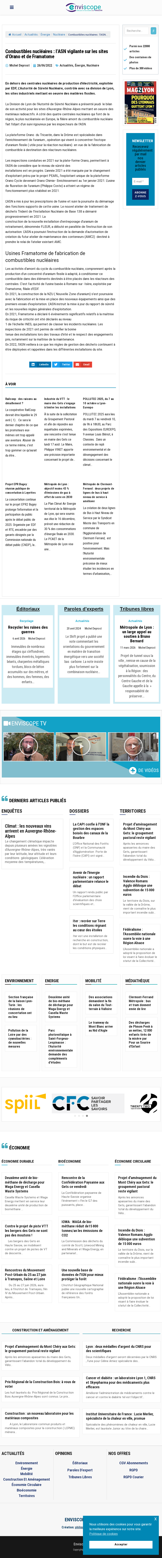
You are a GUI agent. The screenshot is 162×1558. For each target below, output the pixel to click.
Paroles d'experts (83, 609)
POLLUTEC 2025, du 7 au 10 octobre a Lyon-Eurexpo (98, 403)
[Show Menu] (12, 7)
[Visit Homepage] (84, 7)
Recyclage (26, 621)
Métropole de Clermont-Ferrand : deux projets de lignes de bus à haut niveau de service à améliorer (98, 492)
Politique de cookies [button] (103, 1534)
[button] (29, 747)
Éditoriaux (28, 609)
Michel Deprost (36, 638)
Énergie (45, 34)
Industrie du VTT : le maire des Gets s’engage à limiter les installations (60, 403)
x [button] (155, 1518)
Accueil (16, 34)
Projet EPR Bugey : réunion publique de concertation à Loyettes (20, 488)
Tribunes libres (137, 609)
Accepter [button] (121, 1544)
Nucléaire (59, 34)
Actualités (31, 34)
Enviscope (81, 1544)
